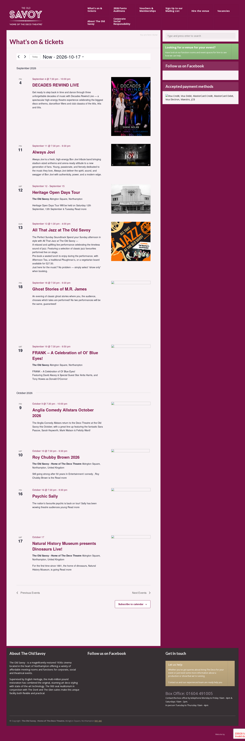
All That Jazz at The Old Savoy (61, 230)
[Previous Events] (18, 57)
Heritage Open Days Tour (56, 192)
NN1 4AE (98, 721)
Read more (80, 209)
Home (155, 34)
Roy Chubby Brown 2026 (56, 457)
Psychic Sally (45, 496)
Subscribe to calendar (130, 604)
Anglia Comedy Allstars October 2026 (63, 412)
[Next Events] (25, 57)
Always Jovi (43, 152)
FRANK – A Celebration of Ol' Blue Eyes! (65, 355)
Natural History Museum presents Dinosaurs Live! (64, 546)
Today (35, 56)
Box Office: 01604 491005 (189, 693)
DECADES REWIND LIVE (55, 85)
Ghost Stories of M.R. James (59, 289)
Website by (220, 734)
